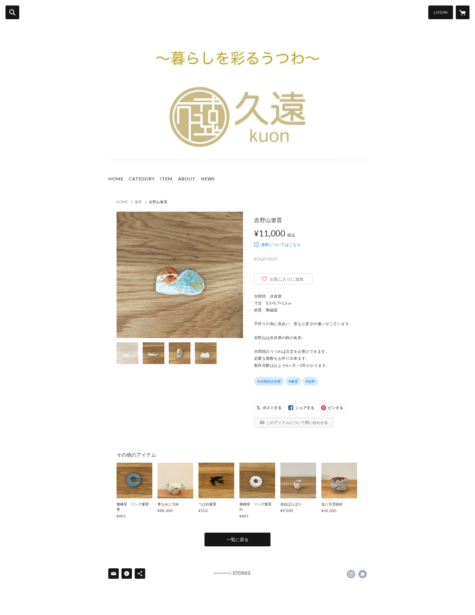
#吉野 (310, 381)
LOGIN (441, 12)
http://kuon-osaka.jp (362, 574)
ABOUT (186, 178)
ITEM (166, 178)
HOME (115, 178)
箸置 (138, 202)
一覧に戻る (237, 539)
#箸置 (293, 381)
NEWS (208, 178)
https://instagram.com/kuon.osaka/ (351, 574)
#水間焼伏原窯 (269, 381)
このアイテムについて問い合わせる (297, 422)
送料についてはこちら (281, 244)
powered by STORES (232, 573)
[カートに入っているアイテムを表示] (463, 12)
